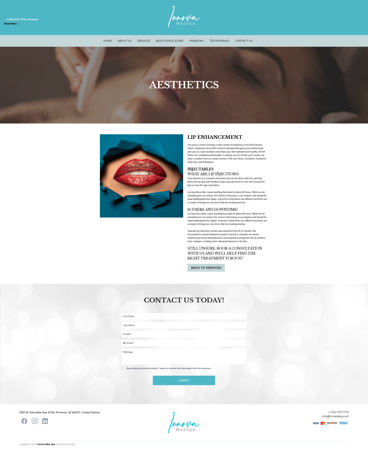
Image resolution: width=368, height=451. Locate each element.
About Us (125, 40)
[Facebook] (24, 421)
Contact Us (243, 40)
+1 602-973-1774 (338, 412)
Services (143, 40)
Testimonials (219, 40)
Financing (196, 40)
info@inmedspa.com (335, 416)
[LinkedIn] (45, 421)
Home (107, 40)
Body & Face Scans (169, 40)
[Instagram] (34, 421)
